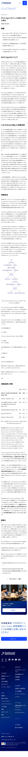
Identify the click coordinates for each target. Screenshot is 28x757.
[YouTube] (16, 660)
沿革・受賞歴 (4, 681)
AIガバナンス (4, 684)
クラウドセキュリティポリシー (7, 739)
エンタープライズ (5, 717)
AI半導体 (17, 679)
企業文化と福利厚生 (20, 688)
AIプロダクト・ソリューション (20, 670)
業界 (2, 693)
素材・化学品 (4, 698)
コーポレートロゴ (5, 687)
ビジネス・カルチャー (20, 712)
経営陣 (3, 679)
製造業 (3, 696)
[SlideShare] (19, 660)
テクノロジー (15, 7)
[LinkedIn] (9, 660)
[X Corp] (2, 660)
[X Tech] (6, 660)
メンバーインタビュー (20, 694)
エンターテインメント (6, 704)
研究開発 (17, 725)
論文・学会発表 (19, 727)
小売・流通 (4, 706)
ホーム (2, 7)
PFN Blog (8, 7)
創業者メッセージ (5, 676)
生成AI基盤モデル (19, 674)
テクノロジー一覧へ (15, 579)
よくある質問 (18, 691)
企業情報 (4, 673)
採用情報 (17, 686)
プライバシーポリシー (6, 733)
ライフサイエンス (5, 701)
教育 (2, 714)
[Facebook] (13, 660)
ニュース (17, 718)
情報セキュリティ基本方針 (7, 736)
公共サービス (4, 712)
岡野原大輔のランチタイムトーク (20, 706)
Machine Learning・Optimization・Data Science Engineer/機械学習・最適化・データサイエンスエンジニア (14, 571)
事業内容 (17, 667)
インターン (17, 696)
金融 (2, 709)
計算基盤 (17, 677)
